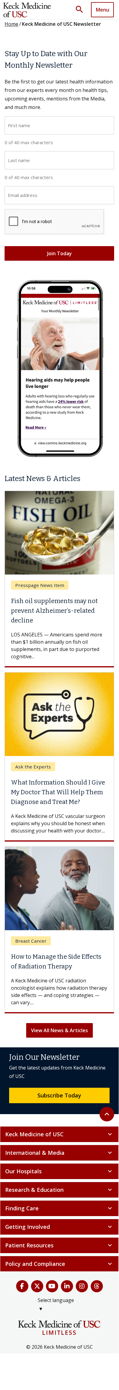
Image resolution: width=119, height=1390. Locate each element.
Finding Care (59, 1208)
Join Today (59, 253)
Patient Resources (59, 1245)
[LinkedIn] (67, 1286)
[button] (81, 9)
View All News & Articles (59, 1030)
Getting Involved (59, 1226)
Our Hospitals (59, 1171)
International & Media (59, 1152)
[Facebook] (22, 1286)
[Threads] (96, 1286)
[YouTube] (52, 1286)
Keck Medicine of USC (59, 1134)
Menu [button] (102, 9)
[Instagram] (82, 1286)
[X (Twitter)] (37, 1286)
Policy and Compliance (59, 1263)
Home (11, 24)
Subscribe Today (59, 1095)
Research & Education (59, 1189)
